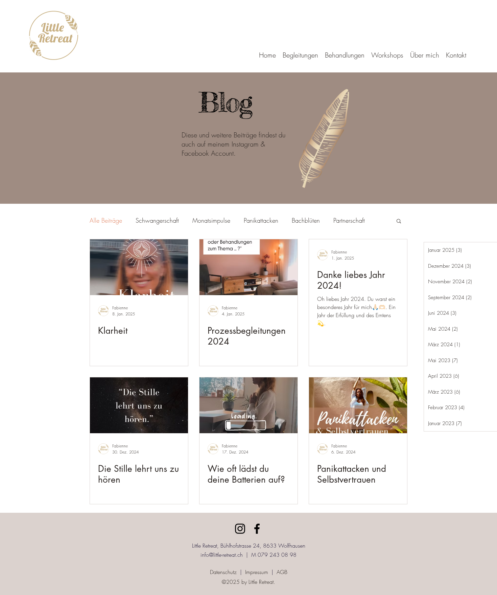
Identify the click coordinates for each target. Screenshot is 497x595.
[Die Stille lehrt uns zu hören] (139, 405)
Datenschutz (223, 572)
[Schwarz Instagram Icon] (240, 528)
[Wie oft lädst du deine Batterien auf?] (248, 405)
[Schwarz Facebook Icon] (257, 528)
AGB (282, 572)
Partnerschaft (349, 220)
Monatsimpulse (211, 220)
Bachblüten (306, 220)
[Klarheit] (139, 267)
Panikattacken (261, 220)
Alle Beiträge (106, 220)
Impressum (256, 572)
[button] (300, 55)
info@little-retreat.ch (221, 554)
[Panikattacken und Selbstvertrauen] (358, 405)
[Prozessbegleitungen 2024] (248, 267)
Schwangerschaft (157, 220)
